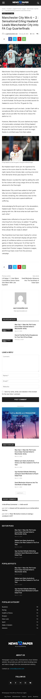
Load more (20, 493)
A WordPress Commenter (9, 504)
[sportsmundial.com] (3, 34)
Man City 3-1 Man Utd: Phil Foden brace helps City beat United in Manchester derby (25, 326)
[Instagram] (25, 683)
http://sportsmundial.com (20, 311)
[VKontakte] (30, 683)
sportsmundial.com (12, 34)
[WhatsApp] (24, 39)
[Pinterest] (19, 39)
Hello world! (24, 504)
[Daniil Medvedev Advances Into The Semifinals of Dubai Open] (7, 486)
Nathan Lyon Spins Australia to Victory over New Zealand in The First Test (27, 463)
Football (9, 9)
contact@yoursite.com (17, 669)
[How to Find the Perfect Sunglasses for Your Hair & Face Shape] (7, 338)
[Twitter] (15, 39)
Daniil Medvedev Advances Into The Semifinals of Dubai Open (30, 280)
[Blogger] (11, 683)
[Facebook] (10, 39)
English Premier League (19, 9)
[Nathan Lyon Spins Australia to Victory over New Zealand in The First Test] (7, 464)
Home (3, 9)
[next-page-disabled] (6, 345)
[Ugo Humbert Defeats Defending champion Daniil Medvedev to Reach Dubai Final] (7, 475)
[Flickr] (20, 683)
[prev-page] (3, 345)
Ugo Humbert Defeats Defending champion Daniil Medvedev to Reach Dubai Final (26, 473)
